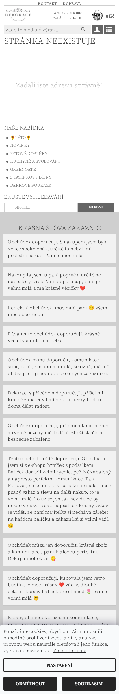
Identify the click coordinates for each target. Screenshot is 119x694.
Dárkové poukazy (30, 185)
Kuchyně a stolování (35, 161)
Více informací (69, 650)
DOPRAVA (72, 3)
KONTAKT (47, 3)
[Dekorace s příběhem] (18, 15)
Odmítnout (30, 683)
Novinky (20, 145)
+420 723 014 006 (67, 12)
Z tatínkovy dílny (30, 177)
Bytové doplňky (28, 153)
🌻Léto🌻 (20, 137)
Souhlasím (89, 683)
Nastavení (59, 665)
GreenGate (23, 169)
